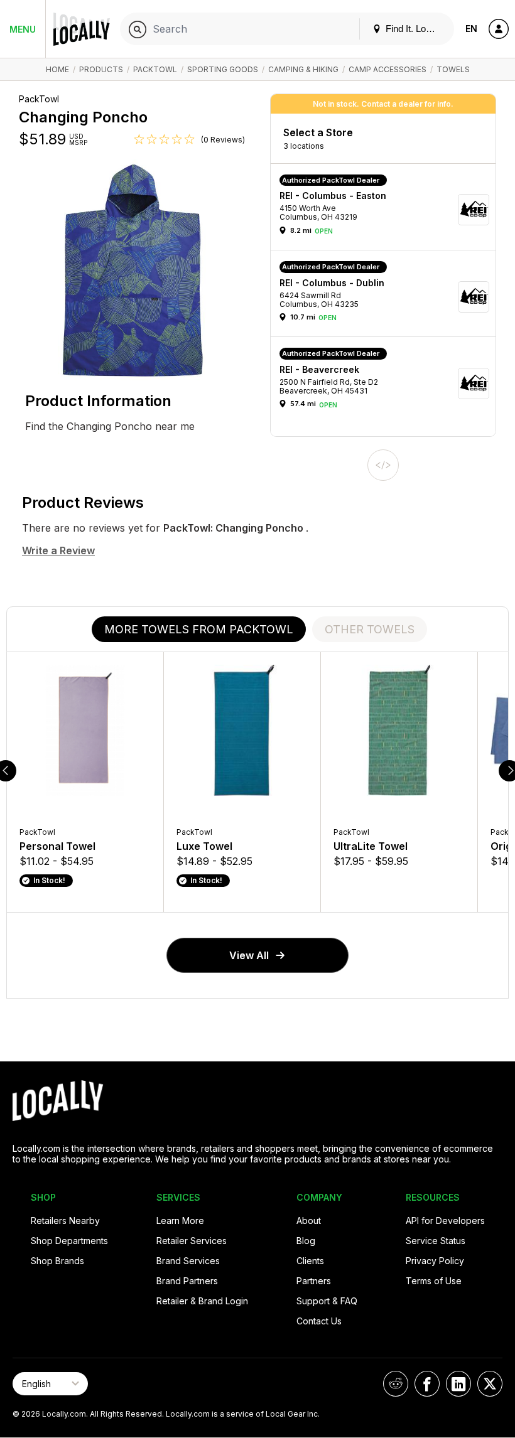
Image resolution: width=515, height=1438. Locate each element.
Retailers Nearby (65, 1220)
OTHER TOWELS (370, 629)
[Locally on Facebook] (427, 1384)
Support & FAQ (326, 1301)
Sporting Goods (222, 69)
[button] (387, 210)
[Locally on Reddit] (395, 1384)
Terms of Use (434, 1280)
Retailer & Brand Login (202, 1301)
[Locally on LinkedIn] (458, 1384)
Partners (313, 1280)
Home (57, 69)
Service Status (435, 1240)
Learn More (180, 1220)
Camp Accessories (387, 69)
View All (249, 955)
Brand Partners (187, 1280)
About (308, 1220)
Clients (310, 1260)
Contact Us (319, 1321)
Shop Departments (69, 1240)
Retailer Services (191, 1240)
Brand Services (188, 1260)
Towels (453, 69)
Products (101, 69)
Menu (22, 29)
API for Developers (445, 1220)
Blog (305, 1240)
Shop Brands (57, 1260)
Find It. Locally (414, 28)
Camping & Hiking (303, 69)
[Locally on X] (489, 1384)
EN (471, 28)
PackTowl (155, 69)
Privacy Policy (435, 1260)
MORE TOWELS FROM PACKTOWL (198, 629)
